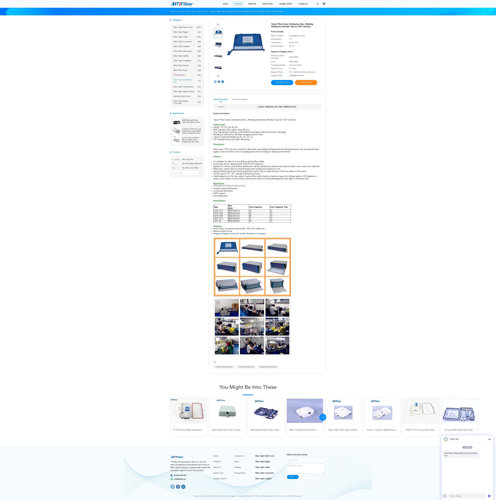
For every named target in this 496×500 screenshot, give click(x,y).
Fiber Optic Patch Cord (187, 27)
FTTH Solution (187, 75)
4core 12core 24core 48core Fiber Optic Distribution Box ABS (190, 140)
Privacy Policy (239, 473)
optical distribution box (268, 367)
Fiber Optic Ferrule (187, 66)
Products (238, 4)
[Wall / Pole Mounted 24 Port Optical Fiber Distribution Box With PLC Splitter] (150, 411)
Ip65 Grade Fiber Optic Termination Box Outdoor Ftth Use (84, 430)
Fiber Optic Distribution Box (187, 81)
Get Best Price (282, 83)
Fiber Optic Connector (187, 42)
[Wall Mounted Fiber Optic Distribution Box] (176, 122)
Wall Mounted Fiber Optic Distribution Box (191, 121)
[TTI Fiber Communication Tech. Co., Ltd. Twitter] (215, 81)
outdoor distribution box (224, 367)
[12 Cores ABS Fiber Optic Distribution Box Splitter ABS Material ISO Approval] (305, 411)
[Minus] (489, 439)
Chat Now (306, 83)
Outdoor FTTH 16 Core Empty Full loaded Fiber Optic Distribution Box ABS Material (191, 131)
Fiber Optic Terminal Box (187, 87)
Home (225, 4)
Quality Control (285, 4)
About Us (252, 4)
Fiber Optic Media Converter (187, 102)
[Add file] (445, 496)
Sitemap (237, 467)
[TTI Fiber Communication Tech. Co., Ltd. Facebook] (219, 81)
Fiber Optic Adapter (187, 46)
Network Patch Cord (187, 96)
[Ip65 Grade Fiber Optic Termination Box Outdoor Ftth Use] (72, 411)
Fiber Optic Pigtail (187, 32)
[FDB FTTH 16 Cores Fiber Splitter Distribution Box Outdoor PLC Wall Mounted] (266, 411)
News (236, 462)
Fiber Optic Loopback (187, 61)
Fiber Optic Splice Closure (187, 92)
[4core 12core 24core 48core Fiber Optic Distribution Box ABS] (176, 140)
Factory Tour (268, 4)
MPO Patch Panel (187, 70)
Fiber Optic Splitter (187, 56)
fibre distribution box (246, 367)
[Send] (489, 496)
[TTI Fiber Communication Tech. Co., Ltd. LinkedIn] (222, 81)
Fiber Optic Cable (187, 37)
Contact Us (303, 4)
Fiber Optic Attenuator (187, 51)
